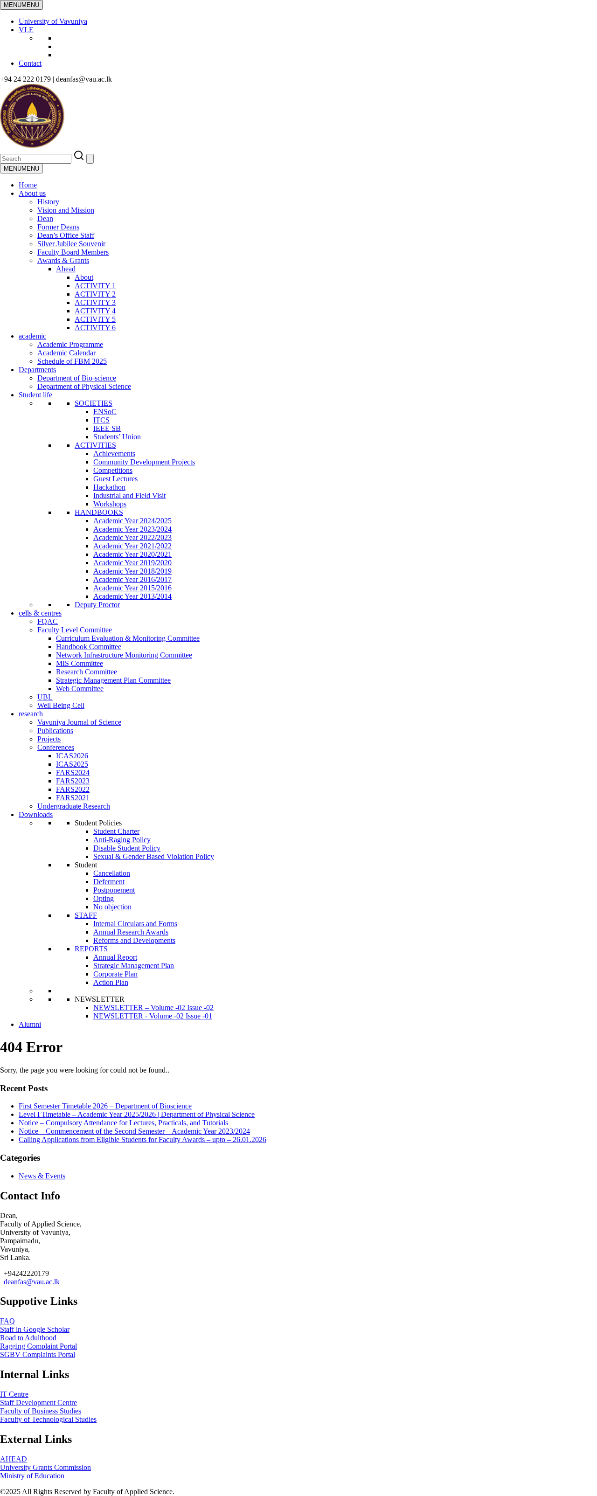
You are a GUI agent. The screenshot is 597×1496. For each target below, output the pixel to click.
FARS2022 (73, 789)
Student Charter (116, 831)
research (31, 714)
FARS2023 (73, 781)
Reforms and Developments (134, 940)
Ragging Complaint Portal (38, 1346)
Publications (55, 730)
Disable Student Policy (126, 848)
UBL (45, 697)
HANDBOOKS (99, 512)
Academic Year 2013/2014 (132, 596)
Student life (35, 395)
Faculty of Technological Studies (48, 1419)
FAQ (7, 1321)
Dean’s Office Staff (65, 235)
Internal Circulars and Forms (135, 924)
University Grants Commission (45, 1467)
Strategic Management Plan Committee (113, 680)
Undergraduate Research (73, 806)
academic (32, 336)
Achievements (114, 453)
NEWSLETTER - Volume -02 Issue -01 (152, 1016)
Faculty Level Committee (74, 630)
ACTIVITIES (95, 445)
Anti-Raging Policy (122, 840)
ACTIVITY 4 (95, 311)
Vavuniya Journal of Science (79, 722)
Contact (30, 63)
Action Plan (110, 982)
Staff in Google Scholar (34, 1329)
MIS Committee (79, 663)
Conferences (55, 747)
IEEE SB (107, 428)
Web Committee (80, 689)
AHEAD (13, 1459)
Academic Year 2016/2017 (132, 579)
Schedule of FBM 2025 (72, 361)
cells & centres (40, 613)
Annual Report (115, 957)
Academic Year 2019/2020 (132, 563)
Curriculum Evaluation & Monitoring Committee (128, 638)
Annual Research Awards (130, 932)
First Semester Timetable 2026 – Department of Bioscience (105, 1106)
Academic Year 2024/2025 (132, 521)
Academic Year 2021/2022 (132, 546)
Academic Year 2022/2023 (132, 537)
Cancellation (111, 873)
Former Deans (58, 227)
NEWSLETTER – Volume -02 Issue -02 (153, 1007)
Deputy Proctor (97, 605)
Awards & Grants (63, 260)
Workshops (109, 504)
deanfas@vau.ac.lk (32, 1282)
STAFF (86, 915)
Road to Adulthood (28, 1338)
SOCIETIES (93, 403)
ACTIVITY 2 (95, 294)
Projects (49, 739)
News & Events (42, 1176)
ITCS (101, 420)
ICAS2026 (72, 756)
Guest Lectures (115, 479)
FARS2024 (73, 772)
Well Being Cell (60, 705)
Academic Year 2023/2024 (132, 529)
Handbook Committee (88, 647)
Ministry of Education (32, 1476)
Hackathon (109, 487)
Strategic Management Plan (133, 966)
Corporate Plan (115, 974)
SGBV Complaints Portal (37, 1354)
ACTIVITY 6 (95, 328)
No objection (112, 907)
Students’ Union (117, 437)
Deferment (109, 882)
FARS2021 (73, 798)
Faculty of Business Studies (40, 1411)
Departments (37, 370)
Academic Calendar (66, 353)
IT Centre (14, 1394)
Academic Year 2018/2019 (132, 571)
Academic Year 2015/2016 (132, 588)
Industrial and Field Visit (129, 495)
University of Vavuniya (53, 21)
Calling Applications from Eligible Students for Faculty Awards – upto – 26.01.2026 (142, 1139)
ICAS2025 (72, 764)
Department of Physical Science (84, 386)
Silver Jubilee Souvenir (71, 244)
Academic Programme (70, 344)
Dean (45, 218)
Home (28, 185)
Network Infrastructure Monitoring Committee (124, 655)
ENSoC (105, 412)
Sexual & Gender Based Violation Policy (153, 856)
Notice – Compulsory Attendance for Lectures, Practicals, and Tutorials (123, 1123)
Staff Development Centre (38, 1402)
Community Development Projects (144, 462)
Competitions (112, 470)
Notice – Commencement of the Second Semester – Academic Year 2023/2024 (134, 1131)
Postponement (114, 890)
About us (32, 193)
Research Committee (86, 672)
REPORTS (91, 949)
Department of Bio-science (76, 378)
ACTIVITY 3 (95, 302)
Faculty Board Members (73, 252)
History (48, 202)
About (84, 277)
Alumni (30, 1024)
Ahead (66, 269)
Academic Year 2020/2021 (132, 554)
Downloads (36, 814)
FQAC (47, 621)
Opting (103, 898)
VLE (26, 30)
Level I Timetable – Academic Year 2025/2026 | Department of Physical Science (137, 1114)
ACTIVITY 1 (95, 286)
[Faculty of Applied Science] (141, 145)
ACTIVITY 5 (95, 319)
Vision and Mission (65, 210)
